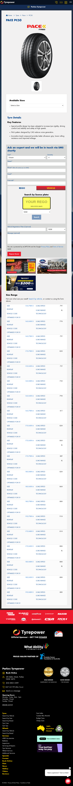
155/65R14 (29, 366)
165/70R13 (29, 336)
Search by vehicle (35, 299)
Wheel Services (7, 751)
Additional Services (8, 753)
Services (5, 736)
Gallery (5, 769)
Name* (9, 161)
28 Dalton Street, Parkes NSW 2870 (15, 678)
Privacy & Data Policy (13, 783)
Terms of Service (58, 247)
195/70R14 (29, 516)
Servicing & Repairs (8, 746)
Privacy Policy (45, 247)
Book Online (7, 761)
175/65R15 (29, 546)
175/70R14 (29, 456)
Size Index (39, 713)
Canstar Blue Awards (43, 716)
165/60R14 (29, 381)
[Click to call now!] (56, 2)
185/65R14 (29, 487)
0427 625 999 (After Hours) (14, 687)
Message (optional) (13, 233)
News (4, 766)
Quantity (50, 155)
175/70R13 (29, 351)
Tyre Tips (5, 726)
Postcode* (10, 180)
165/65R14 (29, 396)
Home (10, 15)
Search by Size (7, 718)
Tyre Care (5, 723)
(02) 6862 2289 (12, 683)
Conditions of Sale (25, 783)
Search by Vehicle (8, 716)
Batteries (5, 741)
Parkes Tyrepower (38, 7)
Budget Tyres (40, 718)
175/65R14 (29, 426)
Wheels (5, 728)
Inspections (5, 743)
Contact (5, 758)
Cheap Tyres (40, 721)
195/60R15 (29, 592)
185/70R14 (29, 501)
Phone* (18, 168)
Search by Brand (7, 721)
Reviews (5, 774)
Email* (9, 174)
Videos (5, 771)
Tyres (4, 713)
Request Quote (14, 254)
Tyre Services (6, 748)
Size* (9, 155)
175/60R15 (29, 531)
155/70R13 (29, 306)
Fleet (4, 763)
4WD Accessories (8, 738)
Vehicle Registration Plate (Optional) (19, 227)
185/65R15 (29, 577)
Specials (5, 756)
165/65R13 (29, 321)
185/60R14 (29, 472)
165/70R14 (29, 411)
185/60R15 (29, 562)
